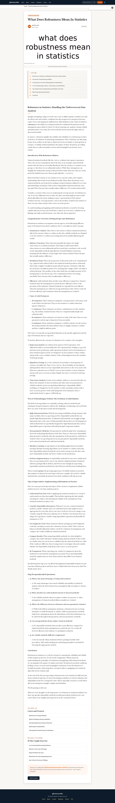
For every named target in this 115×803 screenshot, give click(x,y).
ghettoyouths (14, 2)
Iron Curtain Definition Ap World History (40, 745)
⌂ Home (100, 2)
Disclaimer (39, 2)
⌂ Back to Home (33, 778)
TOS (50, 2)
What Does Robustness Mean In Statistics (56, 767)
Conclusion (35, 95)
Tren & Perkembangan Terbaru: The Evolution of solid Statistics (48, 85)
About (27, 2)
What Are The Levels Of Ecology (38, 749)
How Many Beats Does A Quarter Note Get (40, 723)
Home (22, 2)
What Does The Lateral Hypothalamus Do (40, 756)
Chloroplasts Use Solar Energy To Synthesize (41, 730)
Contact (33, 2)
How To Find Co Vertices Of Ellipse (38, 760)
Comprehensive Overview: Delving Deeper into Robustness (47, 82)
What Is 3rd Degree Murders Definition (39, 719)
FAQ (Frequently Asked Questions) (41, 92)
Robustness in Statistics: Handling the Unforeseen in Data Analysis (49, 76)
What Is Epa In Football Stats (37, 726)
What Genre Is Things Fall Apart (38, 715)
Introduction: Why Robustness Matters (42, 79)
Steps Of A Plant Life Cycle (36, 752)
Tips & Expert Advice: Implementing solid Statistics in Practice (47, 89)
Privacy (45, 2)
